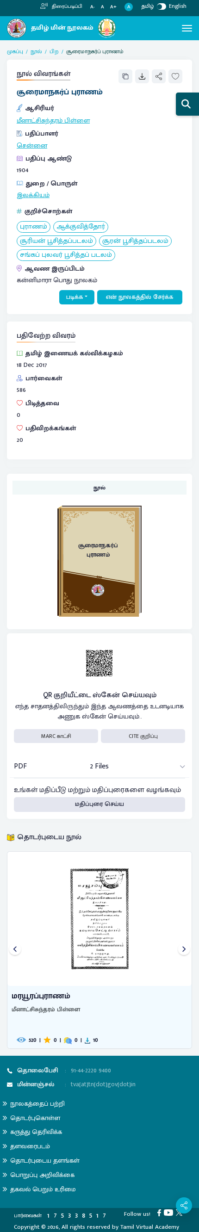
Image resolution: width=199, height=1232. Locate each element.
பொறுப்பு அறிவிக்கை (42, 1175)
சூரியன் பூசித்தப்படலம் (56, 241)
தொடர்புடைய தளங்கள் (45, 1160)
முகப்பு (15, 51)
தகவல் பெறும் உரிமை (43, 1189)
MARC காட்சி (56, 736)
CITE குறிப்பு (143, 736)
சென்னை (32, 145)
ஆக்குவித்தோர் (80, 227)
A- (92, 7)
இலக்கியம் (33, 195)
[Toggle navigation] (187, 28)
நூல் (36, 51)
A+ (113, 7)
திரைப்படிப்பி (66, 6)
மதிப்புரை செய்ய (99, 804)
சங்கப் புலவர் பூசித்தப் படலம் (66, 255)
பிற (54, 51)
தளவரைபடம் (30, 1146)
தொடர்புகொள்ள (35, 1118)
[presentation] (15, 950)
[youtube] (170, 1212)
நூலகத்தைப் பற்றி (37, 1103)
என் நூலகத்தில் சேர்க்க (140, 297)
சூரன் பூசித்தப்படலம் (135, 241)
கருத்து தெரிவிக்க (36, 1132)
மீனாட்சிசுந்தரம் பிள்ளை (53, 120)
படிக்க (74, 297)
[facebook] (160, 1212)
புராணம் (33, 227)
